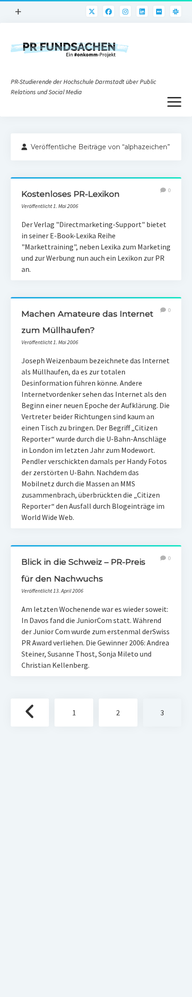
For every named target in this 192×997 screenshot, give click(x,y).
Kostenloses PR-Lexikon (70, 194)
